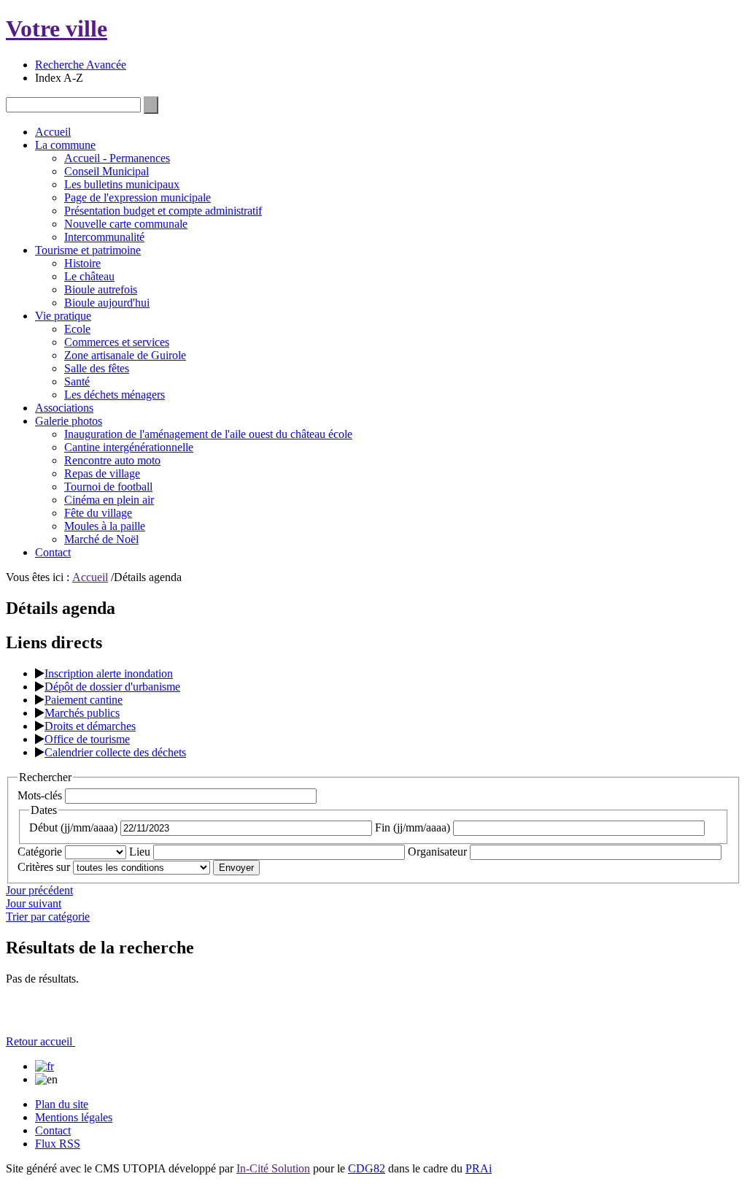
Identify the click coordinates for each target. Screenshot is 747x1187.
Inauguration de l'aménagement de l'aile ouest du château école (208, 434)
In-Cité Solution (273, 1168)
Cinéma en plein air (109, 499)
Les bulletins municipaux (121, 184)
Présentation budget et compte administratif (163, 210)
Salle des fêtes (96, 368)
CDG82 (366, 1168)
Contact (53, 552)
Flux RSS (57, 1143)
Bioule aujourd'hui (107, 302)
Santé (77, 381)
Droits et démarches (90, 726)
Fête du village (98, 513)
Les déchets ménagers (114, 394)
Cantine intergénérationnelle (128, 447)
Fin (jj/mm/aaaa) (412, 827)
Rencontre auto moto (112, 460)
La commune (65, 145)
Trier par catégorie (48, 916)
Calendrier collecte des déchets (115, 752)
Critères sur (44, 867)
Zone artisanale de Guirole (125, 355)
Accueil (53, 132)
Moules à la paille (104, 526)
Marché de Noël (101, 539)
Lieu (139, 851)
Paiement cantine (83, 700)
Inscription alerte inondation (108, 673)
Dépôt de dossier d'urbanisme (112, 686)
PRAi (478, 1168)
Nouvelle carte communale (125, 224)
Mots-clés (40, 795)
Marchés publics (82, 713)
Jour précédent (39, 890)
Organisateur (437, 851)
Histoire (82, 263)
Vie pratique (63, 316)
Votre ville (56, 28)
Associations (64, 408)
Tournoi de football (108, 486)
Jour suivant (33, 903)
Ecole (77, 329)
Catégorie (40, 851)
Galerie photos (68, 421)
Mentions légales (73, 1117)
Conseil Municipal (106, 171)
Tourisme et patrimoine (88, 250)
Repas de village (102, 473)
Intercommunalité (104, 237)
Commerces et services (116, 342)
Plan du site (61, 1104)
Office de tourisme (87, 739)
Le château (89, 276)
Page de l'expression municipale (137, 197)
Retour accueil (40, 1041)
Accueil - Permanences (117, 158)
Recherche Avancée (80, 64)
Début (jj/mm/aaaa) (73, 827)
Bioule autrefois (100, 289)
